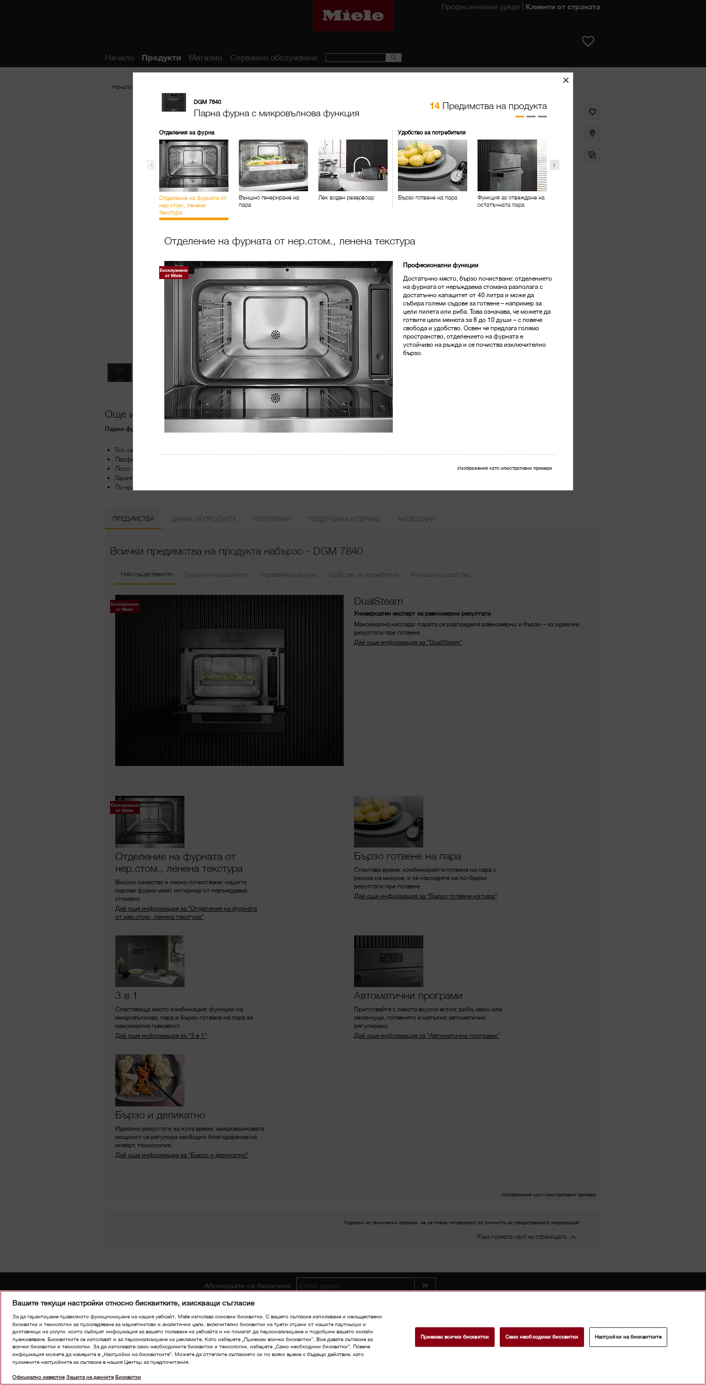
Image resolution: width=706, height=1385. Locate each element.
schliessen (570, 80)
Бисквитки (128, 1377)
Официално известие (38, 1377)
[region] (353, 1337)
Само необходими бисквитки (541, 1337)
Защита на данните (90, 1377)
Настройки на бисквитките (628, 1337)
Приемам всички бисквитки (455, 1337)
